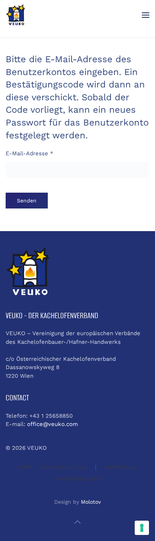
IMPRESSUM (121, 467)
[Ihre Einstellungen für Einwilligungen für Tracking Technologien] (142, 528)
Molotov (91, 502)
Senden (26, 201)
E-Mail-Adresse (29, 153)
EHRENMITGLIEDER (77, 479)
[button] (145, 15)
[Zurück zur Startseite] (16, 15)
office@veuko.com (52, 424)
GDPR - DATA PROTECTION (52, 467)
